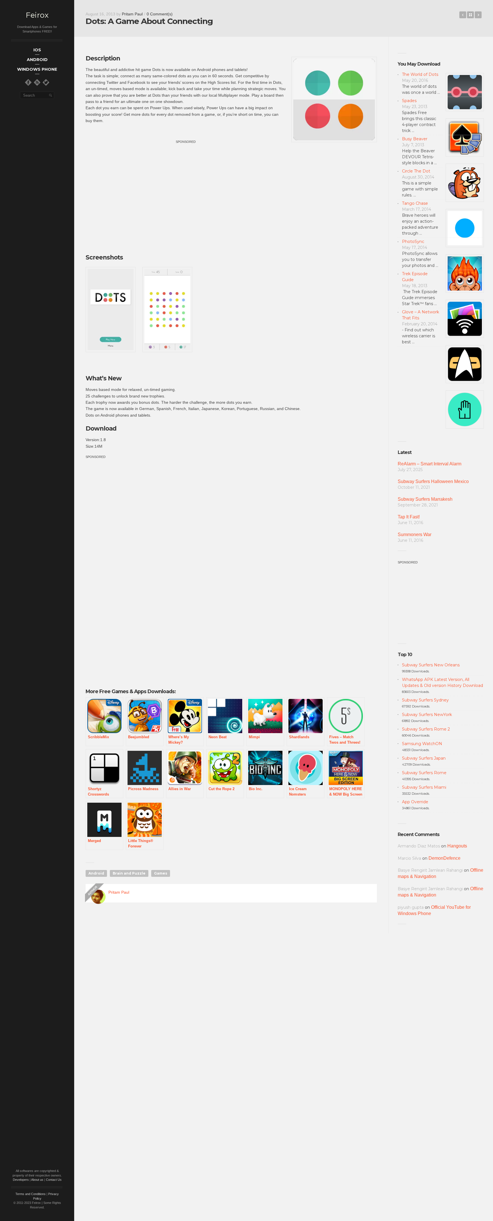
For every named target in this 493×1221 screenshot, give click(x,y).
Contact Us (54, 1179)
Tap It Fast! (409, 516)
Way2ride (462, 14)
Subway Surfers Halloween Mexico (433, 481)
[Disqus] (231, 989)
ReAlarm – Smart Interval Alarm (429, 463)
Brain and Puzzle (129, 873)
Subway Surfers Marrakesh (425, 499)
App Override (415, 801)
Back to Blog (470, 14)
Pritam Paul (132, 14)
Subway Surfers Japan (424, 758)
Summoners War (414, 534)
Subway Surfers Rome (424, 772)
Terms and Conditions (30, 1194)
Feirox (37, 15)
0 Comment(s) (160, 14)
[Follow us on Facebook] (28, 82)
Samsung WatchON (422, 743)
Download (101, 428)
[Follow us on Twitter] (46, 82)
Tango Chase (415, 203)
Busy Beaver (414, 138)
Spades (409, 100)
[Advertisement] (186, 184)
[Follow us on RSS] (37, 82)
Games (160, 873)
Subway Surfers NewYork (427, 714)
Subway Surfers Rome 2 (426, 729)
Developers (21, 1179)
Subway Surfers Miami (424, 787)
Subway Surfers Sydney (425, 700)
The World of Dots (420, 74)
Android (96, 873)
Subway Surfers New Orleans (431, 665)
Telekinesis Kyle (478, 14)
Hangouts (457, 845)
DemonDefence (444, 858)
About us (37, 1179)
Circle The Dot (416, 171)
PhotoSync (413, 241)
